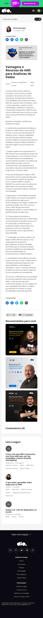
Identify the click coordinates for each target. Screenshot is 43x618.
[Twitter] (16, 39)
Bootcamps (21, 564)
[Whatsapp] (21, 39)
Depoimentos (21, 578)
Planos (21, 561)
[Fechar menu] (33, 11)
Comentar (28, 315)
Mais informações (20, 534)
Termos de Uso (21, 590)
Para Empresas (21, 574)
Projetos (21, 568)
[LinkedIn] (7, 39)
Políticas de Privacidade (21, 593)
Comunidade (21, 571)
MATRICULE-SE (29, 3)
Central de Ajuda (21, 586)
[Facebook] (12, 39)
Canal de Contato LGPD (21, 597)
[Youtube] (22, 550)
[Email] (26, 39)
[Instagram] (33, 550)
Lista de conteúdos (11, 19)
